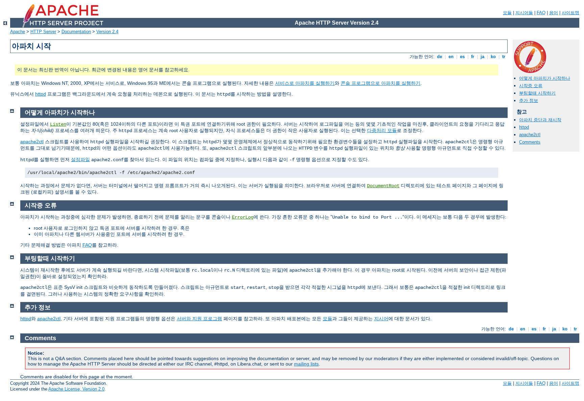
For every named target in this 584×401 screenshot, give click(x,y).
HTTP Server (43, 31)
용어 (553, 12)
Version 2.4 (107, 31)
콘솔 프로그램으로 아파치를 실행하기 (380, 83)
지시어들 (524, 12)
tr (504, 56)
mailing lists (306, 364)
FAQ (541, 12)
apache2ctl (529, 134)
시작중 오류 (530, 85)
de (439, 56)
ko (493, 56)
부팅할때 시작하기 (537, 93)
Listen (58, 124)
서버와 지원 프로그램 (199, 318)
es (462, 56)
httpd (40, 94)
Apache (17, 31)
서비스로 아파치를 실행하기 (305, 83)
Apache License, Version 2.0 (76, 389)
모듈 (507, 12)
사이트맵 (570, 12)
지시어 (381, 318)
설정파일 (80, 159)
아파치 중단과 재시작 (540, 119)
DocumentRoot (383, 186)
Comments (529, 142)
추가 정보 (528, 100)
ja (482, 56)
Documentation (76, 31)
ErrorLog (242, 217)
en (451, 56)
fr (473, 56)
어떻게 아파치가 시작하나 (544, 78)
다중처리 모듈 (382, 130)
